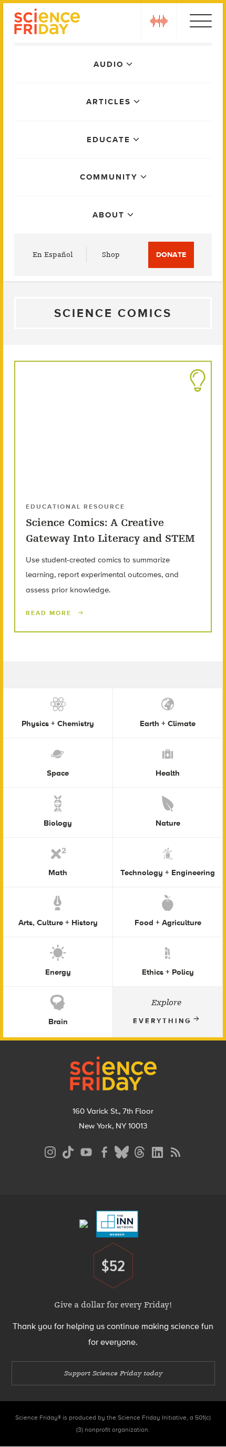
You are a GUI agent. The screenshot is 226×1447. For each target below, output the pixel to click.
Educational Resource (75, 506)
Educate (108, 139)
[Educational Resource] (197, 377)
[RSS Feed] (175, 1150)
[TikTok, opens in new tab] (68, 1150)
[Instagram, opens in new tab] (50, 1150)
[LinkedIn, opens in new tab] (158, 1150)
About (109, 215)
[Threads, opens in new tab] (140, 1150)
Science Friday (47, 22)
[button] (159, 21)
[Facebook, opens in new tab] (104, 1150)
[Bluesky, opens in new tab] (122, 1150)
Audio (109, 64)
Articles (108, 101)
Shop (111, 254)
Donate (171, 254)
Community (109, 177)
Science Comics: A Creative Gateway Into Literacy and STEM (110, 530)
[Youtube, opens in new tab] (86, 1150)
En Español (53, 254)
